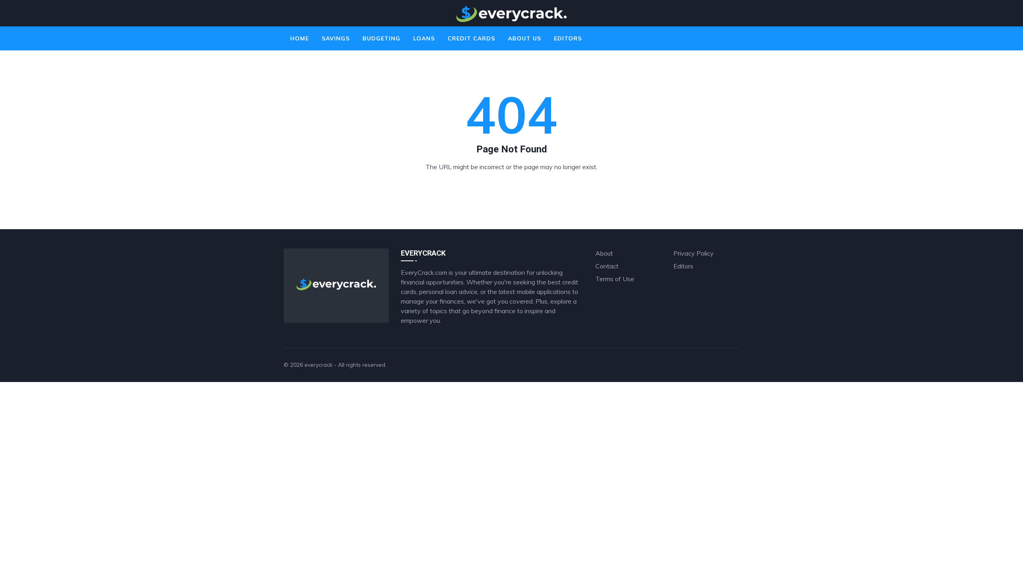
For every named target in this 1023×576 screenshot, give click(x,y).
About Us (524, 38)
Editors (568, 38)
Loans (424, 38)
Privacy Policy (693, 253)
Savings (336, 38)
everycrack (318, 364)
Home (299, 38)
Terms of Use (614, 279)
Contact (607, 266)
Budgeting (381, 38)
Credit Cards (471, 38)
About (604, 253)
